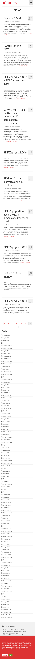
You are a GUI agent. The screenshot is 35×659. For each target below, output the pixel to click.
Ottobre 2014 (6, 589)
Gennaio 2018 (7, 505)
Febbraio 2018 (7, 502)
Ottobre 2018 (6, 487)
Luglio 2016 (6, 541)
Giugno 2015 (6, 570)
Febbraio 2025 (7, 356)
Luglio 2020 (6, 445)
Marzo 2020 (6, 453)
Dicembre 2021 (7, 411)
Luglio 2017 (6, 518)
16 (25, 323)
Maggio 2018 (6, 494)
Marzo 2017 (6, 526)
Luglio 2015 (6, 568)
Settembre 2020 (7, 442)
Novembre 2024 (7, 361)
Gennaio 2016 (7, 555)
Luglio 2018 (6, 489)
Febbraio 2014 (7, 609)
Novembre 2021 (7, 413)
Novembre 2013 (7, 617)
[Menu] (31, 2)
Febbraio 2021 (7, 432)
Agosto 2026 (6, 335)
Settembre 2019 (7, 463)
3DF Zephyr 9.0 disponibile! (10, 633)
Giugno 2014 (6, 599)
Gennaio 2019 (7, 479)
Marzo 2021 (6, 429)
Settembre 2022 (7, 398)
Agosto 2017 (6, 515)
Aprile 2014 (6, 604)
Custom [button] (5, 655)
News (18, 21)
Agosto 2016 (6, 539)
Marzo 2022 (6, 406)
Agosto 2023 (6, 382)
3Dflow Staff (8, 52)
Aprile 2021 (6, 426)
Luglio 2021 (6, 419)
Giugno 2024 (6, 369)
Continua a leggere (22, 66)
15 (21, 323)
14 (16, 323)
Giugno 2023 (6, 387)
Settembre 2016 (7, 536)
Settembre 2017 (7, 513)
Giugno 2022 (6, 403)
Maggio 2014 (6, 602)
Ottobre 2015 (6, 560)
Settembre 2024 (7, 364)
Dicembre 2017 (7, 507)
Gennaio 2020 (7, 458)
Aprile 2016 (6, 549)
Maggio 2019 (6, 471)
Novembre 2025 (7, 345)
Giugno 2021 (6, 421)
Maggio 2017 (6, 523)
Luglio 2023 (6, 385)
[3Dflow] (13, 2)
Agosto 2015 (6, 565)
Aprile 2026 (6, 340)
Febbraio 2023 (7, 392)
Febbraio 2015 (7, 578)
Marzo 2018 (6, 500)
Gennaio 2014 (7, 612)
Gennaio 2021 (7, 434)
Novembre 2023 (7, 374)
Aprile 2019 (6, 473)
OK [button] (10, 655)
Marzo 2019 (6, 476)
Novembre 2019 (7, 460)
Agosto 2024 (6, 366)
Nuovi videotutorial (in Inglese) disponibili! (14, 631)
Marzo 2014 (6, 607)
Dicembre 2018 (7, 481)
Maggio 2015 (6, 573)
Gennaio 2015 (7, 581)
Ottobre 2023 (6, 377)
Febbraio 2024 (7, 372)
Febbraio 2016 (7, 552)
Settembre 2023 (7, 379)
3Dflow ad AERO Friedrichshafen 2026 (13, 635)
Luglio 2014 (6, 596)
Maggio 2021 (6, 424)
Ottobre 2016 (6, 534)
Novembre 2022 (7, 395)
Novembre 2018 (7, 484)
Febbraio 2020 (7, 455)
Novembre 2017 (7, 510)
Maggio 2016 (6, 547)
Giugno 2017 (6, 521)
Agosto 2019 (6, 466)
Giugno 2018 (6, 492)
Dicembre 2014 (7, 583)
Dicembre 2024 (7, 358)
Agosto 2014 (6, 594)
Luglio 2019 (6, 468)
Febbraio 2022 (7, 408)
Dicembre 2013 (7, 615)
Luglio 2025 (6, 351)
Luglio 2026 (6, 338)
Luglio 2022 (6, 400)
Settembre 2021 (7, 416)
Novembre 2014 (7, 586)
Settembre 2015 (7, 562)
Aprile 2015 (6, 575)
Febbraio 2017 (7, 528)
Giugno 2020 (6, 447)
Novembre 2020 (7, 437)
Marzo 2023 (6, 390)
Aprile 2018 (6, 497)
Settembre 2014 (7, 591)
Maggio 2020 (6, 450)
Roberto (7, 21)
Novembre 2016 (7, 531)
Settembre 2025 (7, 348)
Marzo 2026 (6, 343)
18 (15, 327)
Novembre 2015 (7, 557)
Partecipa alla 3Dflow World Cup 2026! (13, 630)
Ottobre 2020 (6, 440)
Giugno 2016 (6, 544)
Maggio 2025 (6, 353)
